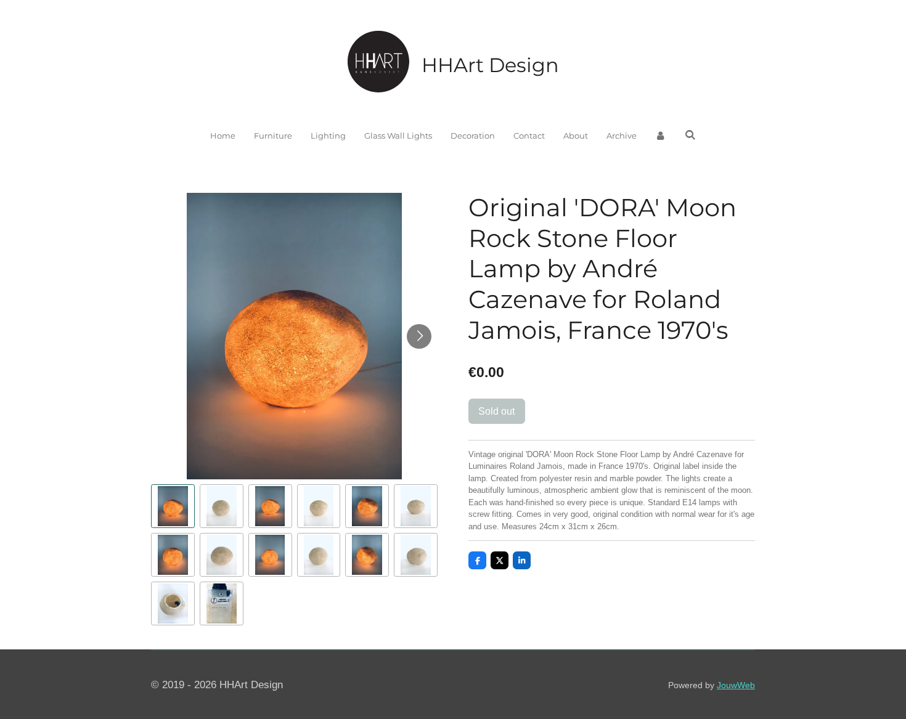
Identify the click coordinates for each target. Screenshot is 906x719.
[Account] (660, 136)
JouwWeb (736, 685)
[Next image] (419, 336)
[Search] (690, 135)
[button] (173, 506)
